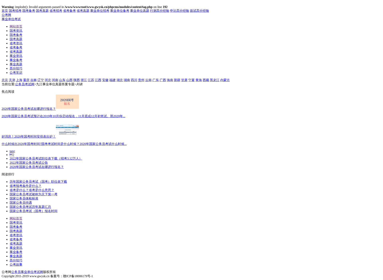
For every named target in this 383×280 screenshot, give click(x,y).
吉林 (33, 80)
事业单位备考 (119, 10)
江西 (98, 80)
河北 (48, 80)
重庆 (26, 80)
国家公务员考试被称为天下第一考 (33, 194)
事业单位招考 (99, 10)
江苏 (91, 80)
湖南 (127, 80)
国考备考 (28, 10)
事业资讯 (16, 247)
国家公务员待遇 (21, 202)
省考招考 (55, 10)
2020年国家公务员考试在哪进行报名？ (37, 167)
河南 (55, 80)
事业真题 (16, 256)
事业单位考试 (11, 19)
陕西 (76, 80)
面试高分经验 (199, 10)
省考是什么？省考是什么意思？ (32, 190)
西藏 (206, 80)
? (12, 154)
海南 (170, 80)
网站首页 (16, 218)
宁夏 (191, 80)
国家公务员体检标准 (24, 198)
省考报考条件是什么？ (25, 186)
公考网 (6, 15)
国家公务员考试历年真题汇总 (30, 207)
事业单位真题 (139, 10)
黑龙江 (214, 80)
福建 (112, 80)
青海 (198, 80)
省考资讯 (16, 235)
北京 (5, 80)
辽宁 (41, 80)
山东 (62, 80)
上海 (19, 80)
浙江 (84, 80)
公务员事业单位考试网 (27, 272)
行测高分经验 (159, 10)
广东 (155, 80)
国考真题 (42, 10)
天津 (12, 80)
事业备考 (16, 252)
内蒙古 (225, 80)
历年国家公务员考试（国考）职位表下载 (38, 181)
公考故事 (16, 264)
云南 (148, 80)
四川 (134, 80)
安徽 (105, 80)
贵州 (141, 80)
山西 (69, 80)
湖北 (119, 80)
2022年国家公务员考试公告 (29, 162)
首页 (5, 10)
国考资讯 (16, 222)
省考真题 (83, 10)
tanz (12, 151)
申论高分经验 (179, 10)
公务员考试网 (24, 84)
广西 (163, 80)
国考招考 (15, 10)
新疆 (177, 80)
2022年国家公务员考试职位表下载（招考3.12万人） (46, 158)
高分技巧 (16, 260)
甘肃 (184, 80)
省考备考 (69, 10)
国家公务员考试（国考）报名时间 (33, 211)
